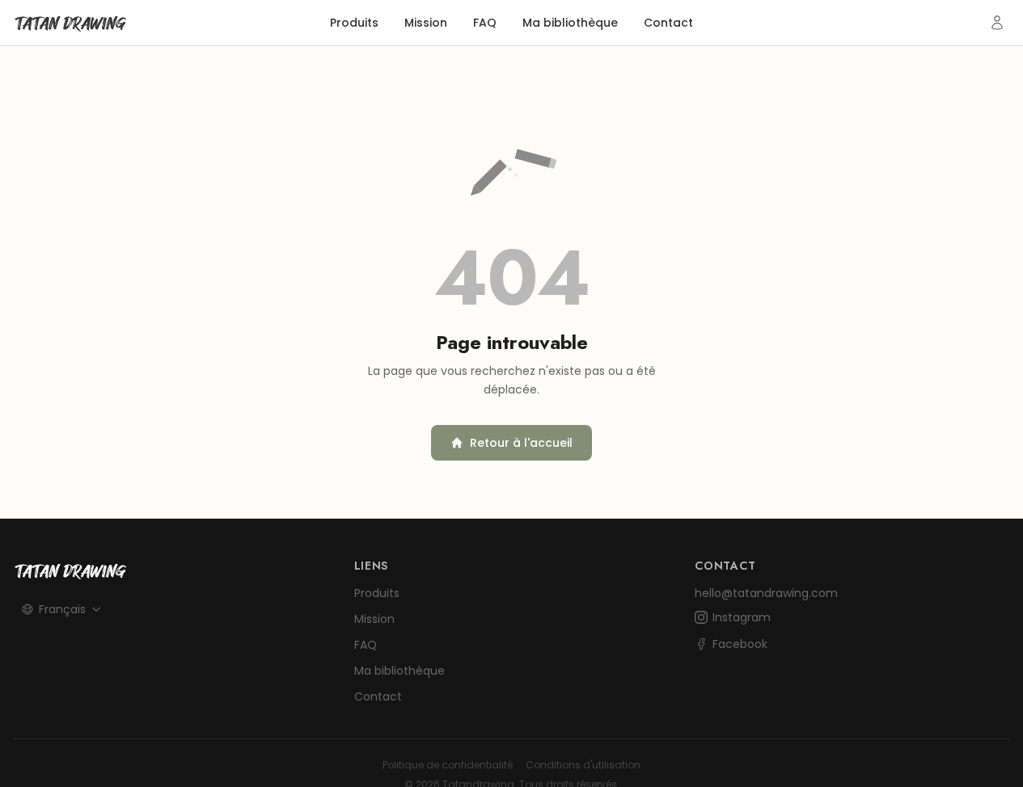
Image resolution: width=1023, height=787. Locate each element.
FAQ (485, 23)
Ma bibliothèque (570, 23)
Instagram (741, 617)
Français (62, 609)
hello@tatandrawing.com (766, 593)
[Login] (997, 23)
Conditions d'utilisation (583, 765)
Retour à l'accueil (521, 443)
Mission (425, 23)
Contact (668, 23)
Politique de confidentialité (448, 765)
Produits (354, 23)
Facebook (739, 644)
